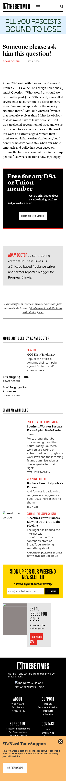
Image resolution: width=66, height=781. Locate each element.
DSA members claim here (33, 216)
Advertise (48, 714)
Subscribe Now (36, 639)
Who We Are (18, 703)
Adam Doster (11, 61)
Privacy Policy (18, 710)
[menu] (38, 7)
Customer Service (18, 735)
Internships (48, 732)
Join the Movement (15, 767)
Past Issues (18, 707)
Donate (48, 703)
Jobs (48, 729)
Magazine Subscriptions (17, 728)
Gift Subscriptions (18, 732)
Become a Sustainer (48, 707)
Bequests (48, 710)
